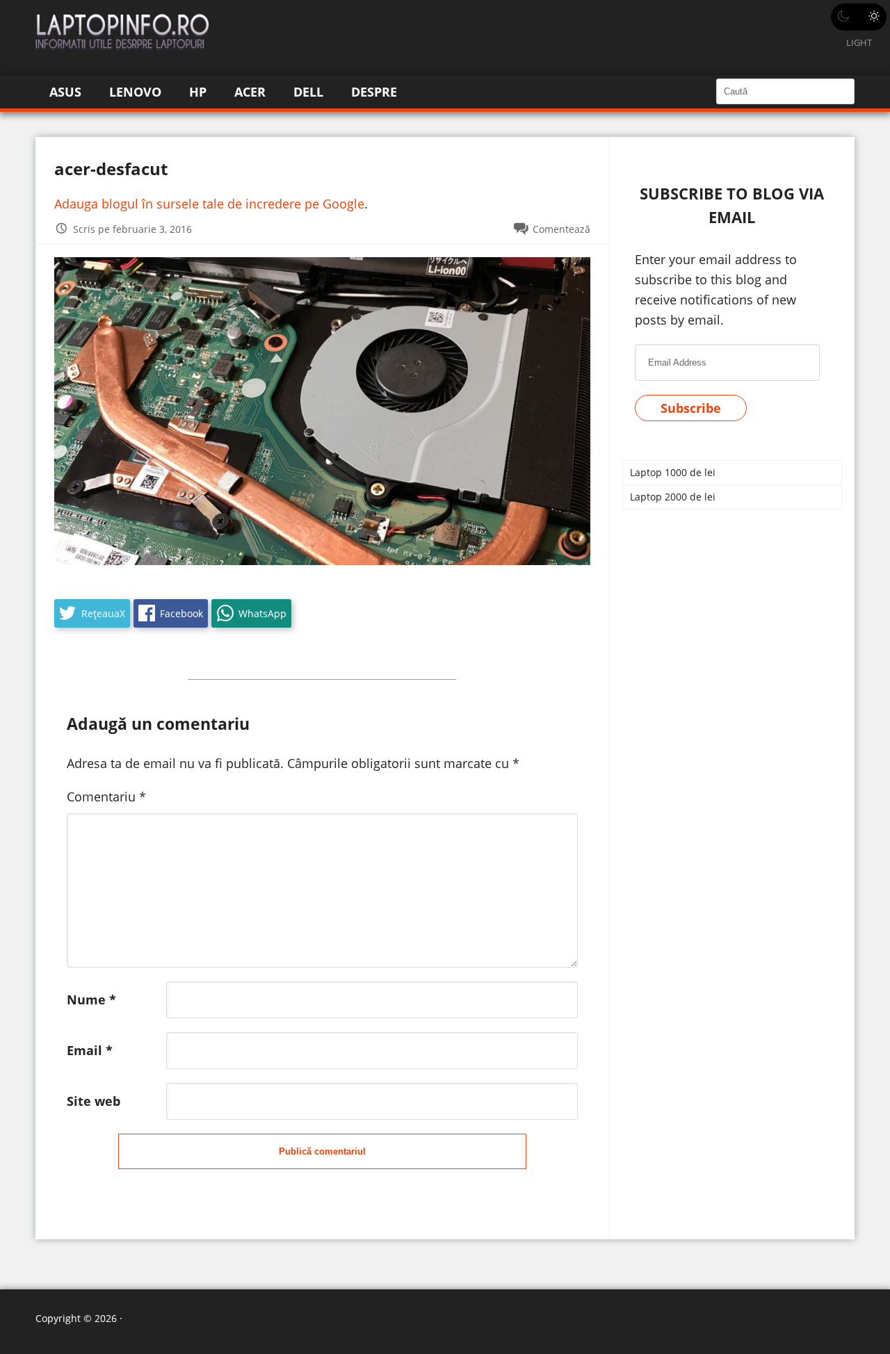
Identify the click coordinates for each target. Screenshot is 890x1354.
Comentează (561, 229)
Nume (91, 999)
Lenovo (135, 91)
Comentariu (106, 796)
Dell (308, 91)
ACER (250, 91)
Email (90, 1050)
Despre (374, 91)
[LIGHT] (859, 17)
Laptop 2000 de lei (672, 496)
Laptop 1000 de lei (672, 472)
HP (198, 91)
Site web (93, 1101)
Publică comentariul (322, 1151)
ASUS (65, 91)
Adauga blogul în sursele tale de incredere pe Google (209, 203)
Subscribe (691, 408)
